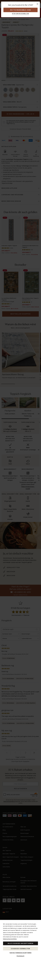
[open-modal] (37, 4)
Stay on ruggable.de (20, 13)
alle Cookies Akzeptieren (20, 943)
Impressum (20, 956)
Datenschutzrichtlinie (10, 939)
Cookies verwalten (20, 949)
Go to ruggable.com (20, 10)
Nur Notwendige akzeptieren (20, 952)
